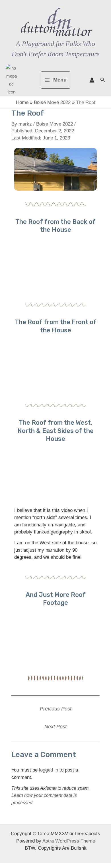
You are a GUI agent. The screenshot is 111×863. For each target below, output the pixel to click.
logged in (48, 770)
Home (22, 102)
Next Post (55, 726)
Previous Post (55, 709)
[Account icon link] (91, 80)
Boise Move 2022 (52, 102)
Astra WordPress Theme (68, 841)
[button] (102, 80)
